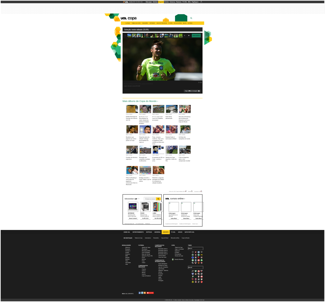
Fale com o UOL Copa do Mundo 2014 (177, 191)
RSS (145, 293)
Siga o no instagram (191, 91)
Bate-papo (149, 2)
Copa (132, 18)
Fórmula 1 (127, 250)
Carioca (144, 270)
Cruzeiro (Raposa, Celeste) (192, 257)
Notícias (155, 2)
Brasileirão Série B (162, 250)
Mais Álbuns (196, 35)
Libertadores (148, 238)
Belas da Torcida (146, 254)
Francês (160, 275)
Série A (190, 248)
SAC (142, 2)
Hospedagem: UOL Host (199, 299)
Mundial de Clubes (162, 265)
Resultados (144, 249)
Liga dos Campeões (163, 267)
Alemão (160, 272)
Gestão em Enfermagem (185, 223)
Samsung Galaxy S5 (129, 223)
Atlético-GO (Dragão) (201, 271)
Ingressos (177, 250)
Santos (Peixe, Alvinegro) (192, 263)
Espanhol (160, 273)
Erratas (189, 191)
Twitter (142, 293)
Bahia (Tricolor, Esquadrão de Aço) (198, 252)
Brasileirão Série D (162, 253)
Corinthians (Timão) (195, 254)
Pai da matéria (178, 23)
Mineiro (143, 272)
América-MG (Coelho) (195, 271)
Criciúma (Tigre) (201, 254)
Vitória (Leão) (201, 263)
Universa (172, 2)
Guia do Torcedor (162, 23)
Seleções (145, 23)
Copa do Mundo (185, 238)
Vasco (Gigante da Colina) (198, 282)
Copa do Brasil (164, 238)
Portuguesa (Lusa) (201, 279)
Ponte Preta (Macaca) (198, 279)
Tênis (126, 261)
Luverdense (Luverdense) (192, 276)
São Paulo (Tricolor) (195, 263)
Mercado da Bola (175, 238)
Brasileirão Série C (162, 252)
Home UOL (127, 232)
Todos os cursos (196, 197)
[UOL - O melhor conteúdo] (125, 2)
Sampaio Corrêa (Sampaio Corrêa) (192, 282)
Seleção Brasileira (179, 259)
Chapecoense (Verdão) (192, 254)
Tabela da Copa (136, 23)
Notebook (147, 223)
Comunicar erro (197, 191)
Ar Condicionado (140, 223)
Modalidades (126, 245)
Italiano (160, 279)
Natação (127, 257)
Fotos (143, 261)
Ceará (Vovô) (201, 274)
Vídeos (143, 262)
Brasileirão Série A (162, 248)
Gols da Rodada (146, 252)
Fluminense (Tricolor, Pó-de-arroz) (201, 257)
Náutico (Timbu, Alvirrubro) (201, 276)
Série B (190, 267)
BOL (189, 2)
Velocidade (128, 262)
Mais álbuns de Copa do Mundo (140, 101)
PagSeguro (195, 2)
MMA (126, 255)
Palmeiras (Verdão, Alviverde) (201, 260)
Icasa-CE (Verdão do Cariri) (195, 276)
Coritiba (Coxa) (198, 254)
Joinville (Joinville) (198, 276)
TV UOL (184, 2)
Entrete (166, 2)
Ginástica (127, 254)
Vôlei (126, 264)
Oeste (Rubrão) (192, 279)
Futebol (127, 252)
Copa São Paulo (162, 257)
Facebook (140, 293)
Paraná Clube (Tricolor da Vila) (195, 279)
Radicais (127, 259)
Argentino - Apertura (163, 270)
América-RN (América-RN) (198, 271)
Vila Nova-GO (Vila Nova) (201, 282)
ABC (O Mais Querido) (192, 271)
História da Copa (179, 255)
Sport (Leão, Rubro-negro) (198, 263)
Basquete (127, 249)
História (190, 23)
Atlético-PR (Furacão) (195, 252)
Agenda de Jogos (146, 247)
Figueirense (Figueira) (195, 257)
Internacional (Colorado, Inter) (198, 260)
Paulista (144, 269)
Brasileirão (156, 238)
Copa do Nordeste (146, 275)
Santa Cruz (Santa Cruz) (195, 282)
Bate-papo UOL (189, 232)
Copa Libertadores (162, 263)
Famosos (178, 2)
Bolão (184, 23)
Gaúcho (144, 274)
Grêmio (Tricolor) (195, 260)
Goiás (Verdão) (192, 260)
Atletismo (127, 247)
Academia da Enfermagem (171, 223)
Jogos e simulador (179, 249)
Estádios (152, 23)
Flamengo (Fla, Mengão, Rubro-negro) (198, 257)
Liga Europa (161, 268)
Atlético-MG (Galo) (192, 252)
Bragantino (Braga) (198, 274)
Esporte (161, 2)
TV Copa (170, 23)
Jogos (180, 232)
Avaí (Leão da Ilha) (192, 274)
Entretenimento (138, 232)
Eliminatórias (178, 254)
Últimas (128, 23)
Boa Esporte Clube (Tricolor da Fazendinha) (195, 274)
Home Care (195, 223)
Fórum (143, 257)
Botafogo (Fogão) (201, 252)
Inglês (159, 277)
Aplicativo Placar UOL (147, 255)
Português (160, 280)
